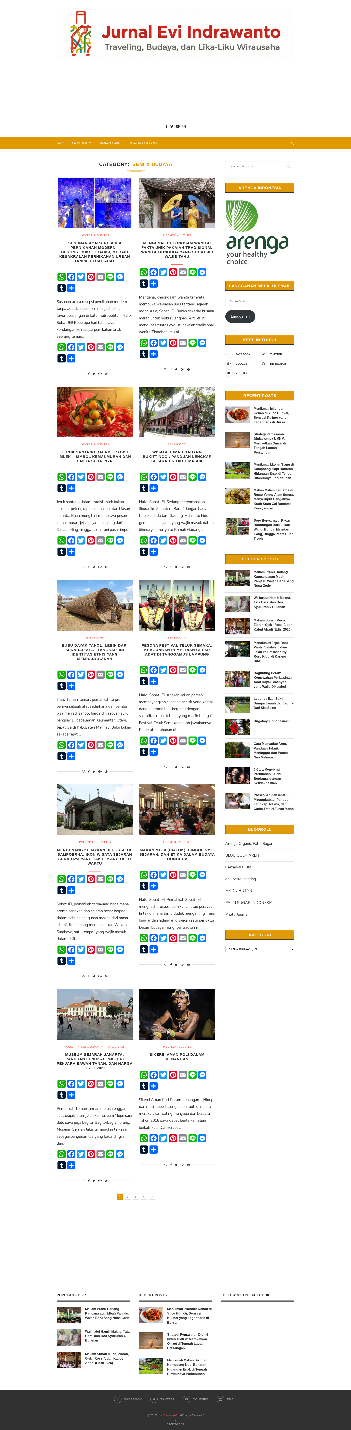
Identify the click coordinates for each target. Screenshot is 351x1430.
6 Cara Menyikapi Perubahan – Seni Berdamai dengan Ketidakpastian (267, 776)
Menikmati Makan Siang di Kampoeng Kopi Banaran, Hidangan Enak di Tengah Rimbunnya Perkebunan (274, 471)
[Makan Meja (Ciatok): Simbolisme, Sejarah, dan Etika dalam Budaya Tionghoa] (177, 809)
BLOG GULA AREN (242, 855)
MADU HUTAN (238, 890)
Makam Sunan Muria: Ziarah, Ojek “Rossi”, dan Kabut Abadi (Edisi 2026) (273, 625)
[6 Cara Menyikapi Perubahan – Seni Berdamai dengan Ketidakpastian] (237, 775)
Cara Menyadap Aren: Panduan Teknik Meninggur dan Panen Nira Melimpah (271, 750)
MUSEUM (106, 842)
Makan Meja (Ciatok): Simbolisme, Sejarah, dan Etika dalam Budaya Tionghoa (177, 854)
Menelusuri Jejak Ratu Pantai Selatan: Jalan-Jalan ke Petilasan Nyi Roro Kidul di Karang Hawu (271, 652)
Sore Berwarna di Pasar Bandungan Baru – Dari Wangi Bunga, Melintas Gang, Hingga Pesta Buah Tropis (274, 529)
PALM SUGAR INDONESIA (249, 902)
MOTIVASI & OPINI (110, 143)
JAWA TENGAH (86, 842)
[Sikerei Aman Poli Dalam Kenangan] (177, 1014)
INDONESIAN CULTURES (95, 235)
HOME (60, 143)
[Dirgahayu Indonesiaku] (237, 727)
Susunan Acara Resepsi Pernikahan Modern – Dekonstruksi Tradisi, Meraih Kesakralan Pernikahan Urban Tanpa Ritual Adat (94, 252)
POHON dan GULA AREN (143, 143)
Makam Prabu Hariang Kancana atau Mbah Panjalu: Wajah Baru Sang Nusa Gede (274, 578)
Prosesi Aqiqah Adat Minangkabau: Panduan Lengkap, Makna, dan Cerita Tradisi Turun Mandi (274, 801)
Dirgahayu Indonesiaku (272, 721)
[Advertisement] (175, 91)
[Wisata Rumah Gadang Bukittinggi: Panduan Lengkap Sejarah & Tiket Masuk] (177, 412)
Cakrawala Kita (238, 867)
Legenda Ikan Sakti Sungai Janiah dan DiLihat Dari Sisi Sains (274, 703)
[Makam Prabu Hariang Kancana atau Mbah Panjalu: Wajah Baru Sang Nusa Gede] (237, 578)
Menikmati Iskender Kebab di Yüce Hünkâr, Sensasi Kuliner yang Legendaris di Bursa (271, 415)
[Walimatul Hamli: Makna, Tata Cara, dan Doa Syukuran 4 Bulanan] (237, 604)
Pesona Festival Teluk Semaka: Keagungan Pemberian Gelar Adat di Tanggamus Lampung (177, 649)
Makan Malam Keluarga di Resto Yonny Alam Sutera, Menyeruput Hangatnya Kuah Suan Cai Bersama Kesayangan (274, 499)
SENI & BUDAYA (177, 444)
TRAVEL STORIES (81, 143)
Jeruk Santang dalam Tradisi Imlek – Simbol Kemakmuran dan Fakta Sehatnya (94, 456)
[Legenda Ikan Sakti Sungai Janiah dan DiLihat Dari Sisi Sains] (237, 705)
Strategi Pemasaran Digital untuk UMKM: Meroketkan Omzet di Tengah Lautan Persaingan (270, 443)
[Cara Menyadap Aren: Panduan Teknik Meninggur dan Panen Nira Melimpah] (237, 750)
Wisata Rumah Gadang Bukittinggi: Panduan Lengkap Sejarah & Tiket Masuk (177, 456)
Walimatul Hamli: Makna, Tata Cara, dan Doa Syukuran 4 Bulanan (272, 602)
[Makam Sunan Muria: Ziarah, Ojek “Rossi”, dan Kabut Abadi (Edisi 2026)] (237, 626)
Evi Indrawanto (168, 1415)
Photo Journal (237, 914)
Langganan (240, 316)
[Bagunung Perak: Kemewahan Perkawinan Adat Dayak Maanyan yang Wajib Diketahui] (237, 679)
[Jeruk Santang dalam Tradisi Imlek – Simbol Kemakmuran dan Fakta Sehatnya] (95, 412)
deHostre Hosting (240, 879)
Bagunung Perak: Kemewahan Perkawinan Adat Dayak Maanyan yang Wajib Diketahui (273, 679)
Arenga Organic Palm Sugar (248, 843)
